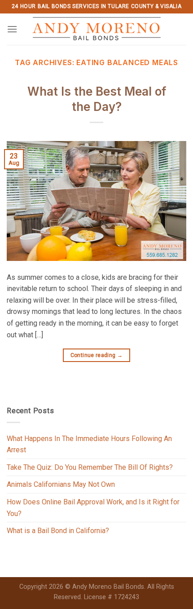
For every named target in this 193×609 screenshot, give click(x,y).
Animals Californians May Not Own (61, 484)
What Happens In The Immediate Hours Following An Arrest (89, 444)
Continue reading (96, 355)
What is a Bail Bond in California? (58, 530)
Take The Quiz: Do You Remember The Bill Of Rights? (90, 467)
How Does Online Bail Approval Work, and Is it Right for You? (93, 508)
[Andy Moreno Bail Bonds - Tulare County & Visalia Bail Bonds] (97, 29)
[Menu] (12, 29)
